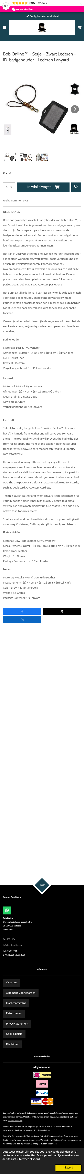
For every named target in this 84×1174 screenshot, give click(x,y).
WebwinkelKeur (15, 1121)
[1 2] (9, 187)
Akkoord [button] (68, 1167)
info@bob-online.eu (12, 945)
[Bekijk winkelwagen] (79, 27)
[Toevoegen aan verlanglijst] (76, 187)
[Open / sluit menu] (4, 27)
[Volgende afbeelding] (75, 109)
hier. (48, 1130)
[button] (10, 157)
